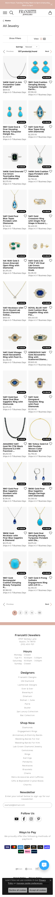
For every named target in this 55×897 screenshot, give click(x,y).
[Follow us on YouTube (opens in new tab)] (17, 819)
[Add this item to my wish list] (24, 82)
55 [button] (39, 612)
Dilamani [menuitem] (27, 696)
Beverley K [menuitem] (27, 693)
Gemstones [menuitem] (27, 750)
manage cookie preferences (29, 883)
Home (8, 20)
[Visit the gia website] (28, 869)
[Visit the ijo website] (19, 869)
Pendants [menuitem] (27, 762)
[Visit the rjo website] (37, 869)
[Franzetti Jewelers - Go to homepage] (27, 13)
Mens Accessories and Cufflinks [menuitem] (27, 777)
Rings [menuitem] (28, 754)
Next (47, 51)
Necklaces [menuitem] (27, 766)
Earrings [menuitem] (27, 758)
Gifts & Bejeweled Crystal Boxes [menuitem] (27, 781)
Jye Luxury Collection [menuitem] (27, 712)
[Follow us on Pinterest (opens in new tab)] (39, 819)
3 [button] (26, 612)
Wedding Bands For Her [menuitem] (27, 739)
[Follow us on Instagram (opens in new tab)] (31, 819)
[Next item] (23, 67)
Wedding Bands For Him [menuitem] (27, 743)
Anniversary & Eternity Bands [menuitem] (27, 735)
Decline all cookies (17, 890)
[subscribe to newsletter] (48, 805)
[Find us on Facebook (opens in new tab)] (24, 819)
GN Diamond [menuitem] (27, 681)
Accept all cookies (37, 890)
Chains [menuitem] (27, 773)
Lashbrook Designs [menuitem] (27, 685)
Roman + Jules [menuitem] (27, 700)
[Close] (51, 4)
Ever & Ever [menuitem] (27, 689)
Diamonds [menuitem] (27, 728)
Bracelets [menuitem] (27, 770)
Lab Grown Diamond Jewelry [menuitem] (27, 747)
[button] (11, 13)
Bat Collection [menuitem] (27, 715)
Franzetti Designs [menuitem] (27, 677)
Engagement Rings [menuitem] (27, 731)
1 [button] (15, 613)
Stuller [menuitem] (27, 708)
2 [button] (20, 612)
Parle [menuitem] (27, 704)
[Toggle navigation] (3, 13)
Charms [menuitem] (27, 785)
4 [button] (32, 612)
